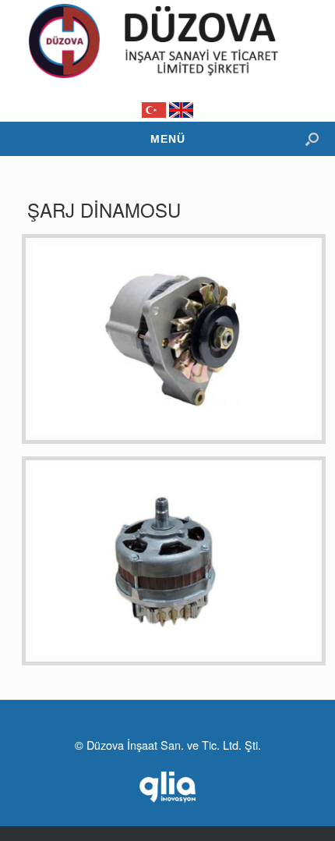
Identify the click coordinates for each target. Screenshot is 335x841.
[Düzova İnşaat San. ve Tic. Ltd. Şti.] (167, 41)
